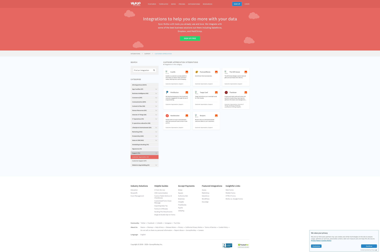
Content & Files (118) (138, 106)
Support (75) (136, 153)
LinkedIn (159, 223)
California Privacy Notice (193, 227)
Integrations (194, 4)
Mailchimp (205, 193)
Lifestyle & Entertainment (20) (141, 128)
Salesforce (205, 196)
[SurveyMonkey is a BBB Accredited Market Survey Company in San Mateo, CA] (227, 245)
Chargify (181, 202)
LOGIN (247, 4)
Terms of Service (210, 227)
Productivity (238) (138, 136)
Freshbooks (182, 205)
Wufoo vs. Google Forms (234, 199)
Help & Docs (159, 227)
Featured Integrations (212, 186)
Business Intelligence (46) (140, 93)
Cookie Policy (223, 227)
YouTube (177, 223)
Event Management (137, 196)
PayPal (180, 208)
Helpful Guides (161, 186)
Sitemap (150, 227)
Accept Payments (186, 186)
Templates (163, 4)
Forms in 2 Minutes (161, 209)
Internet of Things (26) (139, 115)
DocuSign (205, 202)
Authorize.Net (183, 196)
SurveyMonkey (191, 230)
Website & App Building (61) (140, 165)
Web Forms (230, 190)
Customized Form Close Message (162, 202)
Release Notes (171, 227)
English (143, 235)
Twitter (143, 223)
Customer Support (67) (139, 161)
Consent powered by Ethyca (367, 250)
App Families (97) (137, 89)
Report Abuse (179, 230)
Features (152, 4)
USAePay (181, 211)
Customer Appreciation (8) (140, 157)
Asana (204, 190)
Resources (207, 4)
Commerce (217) (137, 98)
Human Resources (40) (139, 110)
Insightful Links (233, 186)
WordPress (205, 199)
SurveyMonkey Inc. (155, 244)
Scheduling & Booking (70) (140, 145)
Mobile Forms (230, 193)
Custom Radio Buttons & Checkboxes (163, 197)
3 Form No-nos (159, 190)
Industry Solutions (139, 186)
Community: (135, 223)
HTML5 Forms (231, 196)
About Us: (134, 227)
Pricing (182, 4)
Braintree (181, 199)
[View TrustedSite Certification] (243, 245)
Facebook (151, 223)
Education (134, 190)
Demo (173, 4)
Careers (201, 230)
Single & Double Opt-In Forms (164, 215)
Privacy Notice (316, 240)
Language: (134, 234)
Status (143, 227)
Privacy (180, 227)
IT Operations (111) (138, 119)
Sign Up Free (190, 38)
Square (180, 193)
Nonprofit (134, 193)
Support (147, 54)
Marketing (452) (137, 132)
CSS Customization (161, 193)
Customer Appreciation (163, 54)
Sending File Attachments (163, 212)
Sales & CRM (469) (138, 140)
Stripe (180, 190)
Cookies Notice (326, 240)
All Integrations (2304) (139, 85)
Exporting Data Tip (160, 206)
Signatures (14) (137, 149)
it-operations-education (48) (141, 123)
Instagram (168, 223)
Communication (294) (139, 102)
